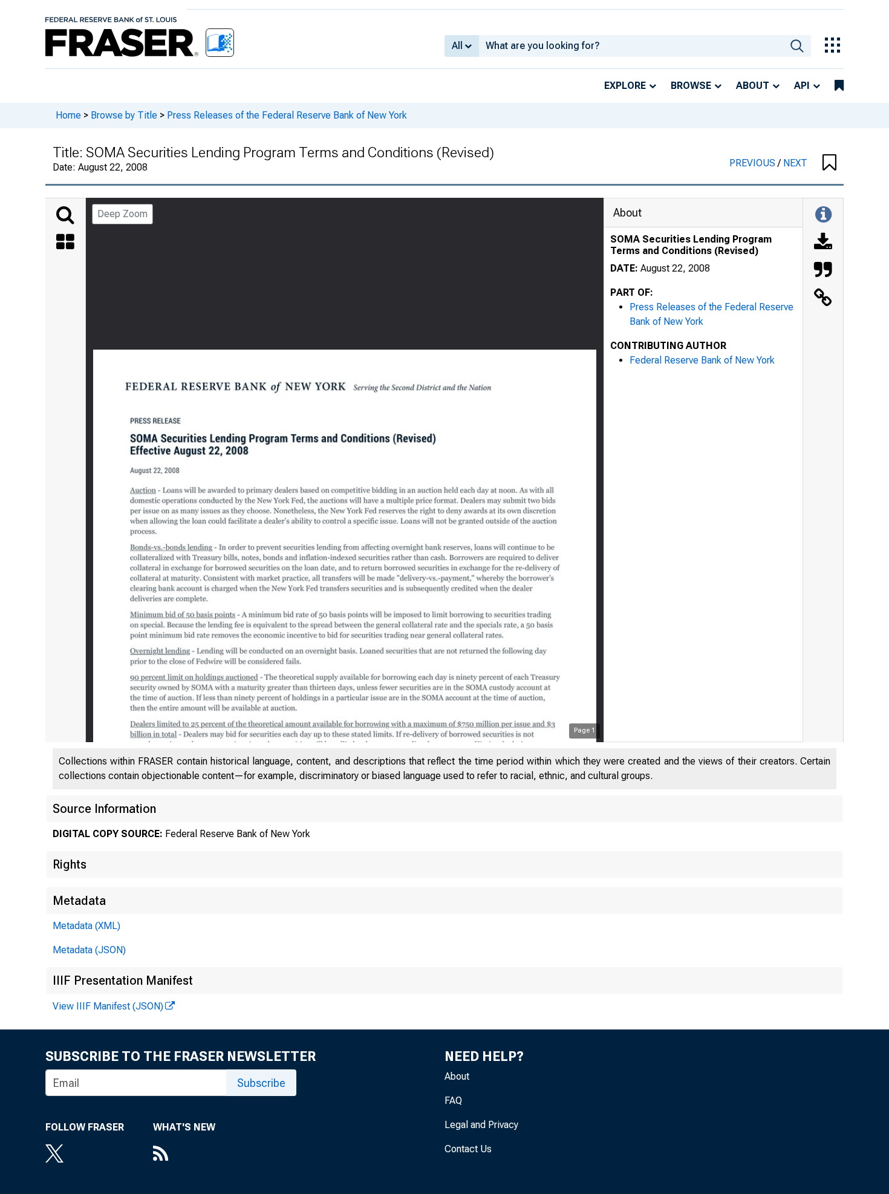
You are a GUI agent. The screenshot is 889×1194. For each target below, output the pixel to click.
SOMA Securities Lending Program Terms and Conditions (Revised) (691, 244)
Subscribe (261, 1083)
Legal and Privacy (481, 1124)
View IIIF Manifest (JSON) (108, 1006)
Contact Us (468, 1149)
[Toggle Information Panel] (823, 215)
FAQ (453, 1100)
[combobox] (631, 46)
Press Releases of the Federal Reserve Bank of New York (287, 115)
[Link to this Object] (823, 299)
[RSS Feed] (184, 1154)
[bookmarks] (839, 86)
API (802, 85)
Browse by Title (124, 115)
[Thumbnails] (65, 243)
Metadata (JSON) (89, 950)
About (752, 85)
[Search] (65, 215)
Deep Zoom (122, 214)
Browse (691, 85)
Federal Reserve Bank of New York (702, 360)
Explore (625, 85)
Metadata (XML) (86, 925)
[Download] (823, 243)
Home (68, 115)
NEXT (795, 163)
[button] (829, 163)
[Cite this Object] (823, 271)
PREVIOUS (753, 163)
